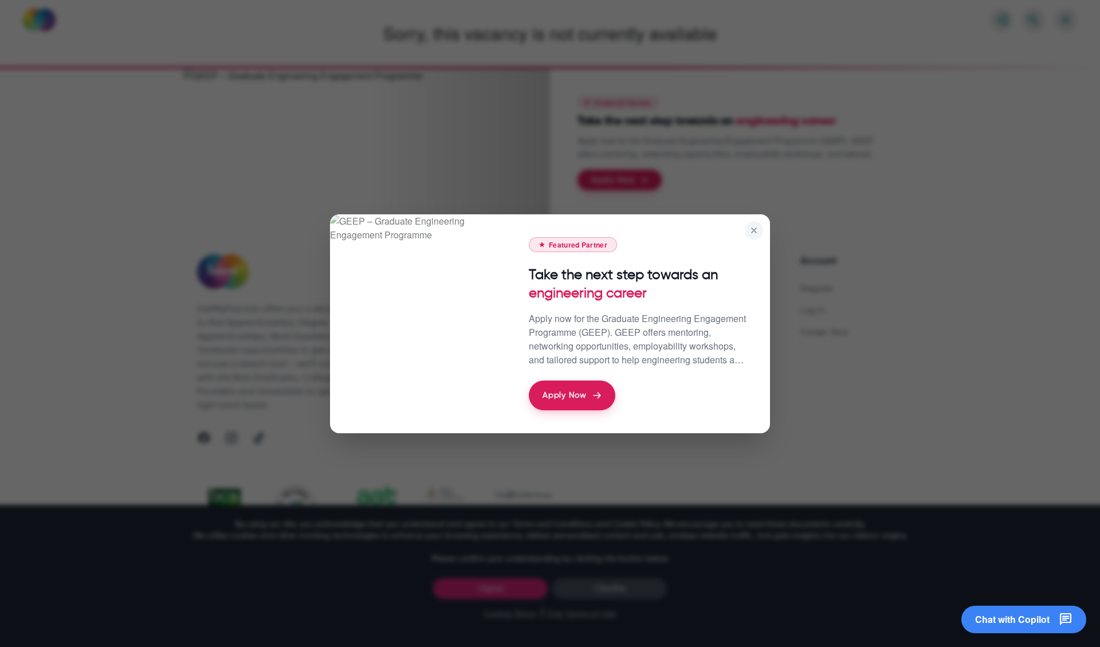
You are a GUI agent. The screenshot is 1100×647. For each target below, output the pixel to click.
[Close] (754, 230)
